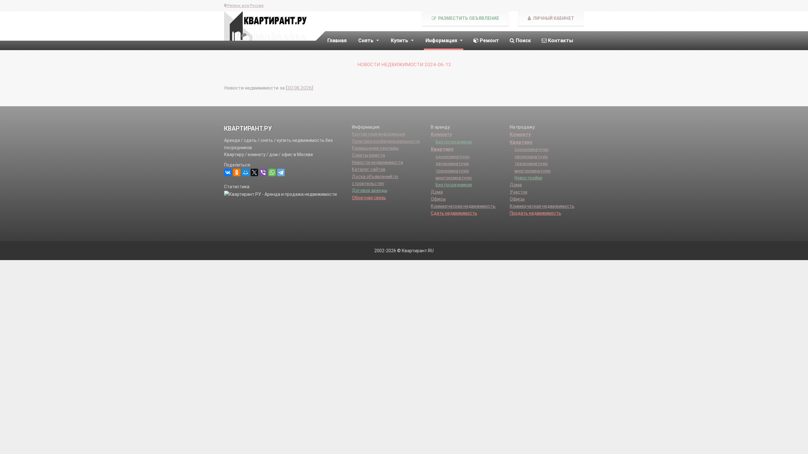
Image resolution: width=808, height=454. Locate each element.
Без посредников (454, 141)
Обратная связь (369, 197)
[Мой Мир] (245, 172)
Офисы (438, 198)
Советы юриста (368, 155)
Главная (337, 41)
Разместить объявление (468, 18)
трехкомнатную (452, 170)
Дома (437, 192)
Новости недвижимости (377, 162)
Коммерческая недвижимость (463, 206)
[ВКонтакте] (228, 172)
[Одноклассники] (237, 172)
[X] (254, 172)
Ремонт (488, 41)
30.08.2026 (299, 88)
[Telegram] (281, 172)
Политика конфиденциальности (386, 141)
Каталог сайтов (368, 169)
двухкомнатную (452, 163)
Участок (518, 192)
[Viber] (263, 172)
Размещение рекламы (375, 148)
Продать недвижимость (535, 213)
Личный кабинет (553, 18)
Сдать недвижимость (454, 213)
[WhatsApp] (272, 172)
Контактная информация (378, 134)
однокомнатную (453, 156)
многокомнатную (454, 177)
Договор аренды (369, 190)
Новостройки (528, 177)
